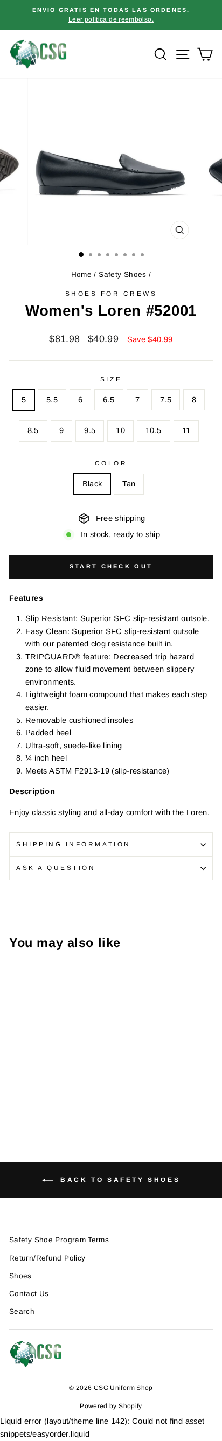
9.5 (89, 430)
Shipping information (73, 843)
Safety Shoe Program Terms (59, 1240)
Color (111, 463)
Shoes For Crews (111, 293)
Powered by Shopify (111, 1406)
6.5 (108, 399)
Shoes (20, 1276)
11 (186, 430)
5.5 (52, 399)
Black (92, 483)
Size (111, 378)
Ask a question (55, 867)
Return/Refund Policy (47, 1258)
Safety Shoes (122, 274)
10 (120, 430)
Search (21, 1311)
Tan (128, 483)
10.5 (153, 430)
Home (81, 274)
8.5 (33, 430)
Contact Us (29, 1294)
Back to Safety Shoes (119, 1180)
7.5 (165, 399)
